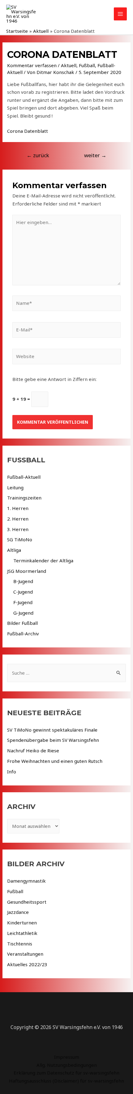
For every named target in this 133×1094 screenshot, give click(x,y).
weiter (95, 155)
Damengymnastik (26, 881)
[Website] (66, 357)
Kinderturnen (22, 922)
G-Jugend (23, 613)
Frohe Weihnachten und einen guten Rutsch (54, 761)
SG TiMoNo (19, 539)
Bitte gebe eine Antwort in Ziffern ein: (54, 379)
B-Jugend (23, 581)
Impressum (66, 1057)
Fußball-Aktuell (24, 477)
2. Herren (17, 519)
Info (11, 771)
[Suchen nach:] (66, 673)
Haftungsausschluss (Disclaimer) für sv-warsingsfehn (66, 1081)
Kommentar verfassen (32, 65)
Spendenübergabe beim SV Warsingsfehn (53, 740)
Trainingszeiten (24, 498)
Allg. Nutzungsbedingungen (66, 1065)
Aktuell (68, 65)
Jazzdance (18, 912)
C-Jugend (23, 592)
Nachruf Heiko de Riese (33, 750)
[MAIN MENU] (120, 14)
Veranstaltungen (25, 954)
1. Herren (17, 508)
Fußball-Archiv (23, 633)
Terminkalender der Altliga (43, 560)
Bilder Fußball (22, 623)
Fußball (87, 65)
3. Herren (17, 529)
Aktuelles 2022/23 (27, 964)
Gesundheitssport (26, 902)
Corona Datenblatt (27, 131)
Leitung (15, 487)
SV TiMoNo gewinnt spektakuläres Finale (52, 730)
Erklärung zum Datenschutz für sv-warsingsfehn (66, 1073)
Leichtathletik (22, 933)
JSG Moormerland (26, 571)
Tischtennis (19, 943)
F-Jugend (22, 602)
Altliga (14, 550)
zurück (38, 155)
